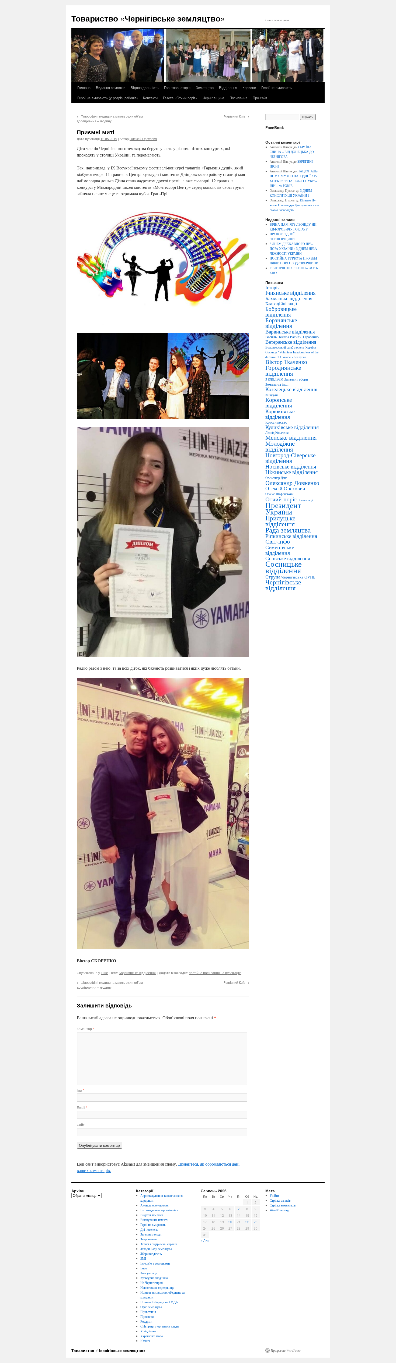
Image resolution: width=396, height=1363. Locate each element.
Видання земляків (110, 87)
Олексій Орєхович (143, 138)
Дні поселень (149, 1229)
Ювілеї (145, 1341)
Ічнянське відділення (290, 292)
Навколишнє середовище (157, 1287)
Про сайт (260, 97)
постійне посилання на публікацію (215, 972)
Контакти (150, 97)
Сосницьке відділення (283, 566)
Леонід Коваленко (277, 432)
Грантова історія (177, 87)
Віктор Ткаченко (286, 361)
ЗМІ (143, 1258)
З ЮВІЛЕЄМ (274, 379)
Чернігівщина (213, 97)
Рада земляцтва (288, 529)
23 (256, 1221)
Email (82, 1107)
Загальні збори (296, 379)
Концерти (271, 395)
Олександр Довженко (292, 483)
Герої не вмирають (276, 87)
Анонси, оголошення (154, 1205)
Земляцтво (205, 87)
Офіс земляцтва (151, 1307)
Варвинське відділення (290, 331)
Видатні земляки (151, 1215)
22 (247, 1221)
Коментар (85, 1028)
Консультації (148, 1273)
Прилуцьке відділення (280, 521)
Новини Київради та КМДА (159, 1302)
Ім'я (80, 1090)
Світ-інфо (277, 541)
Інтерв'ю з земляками (155, 1263)
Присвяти (147, 1316)
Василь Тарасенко (304, 336)
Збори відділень (151, 1253)
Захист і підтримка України (158, 1244)
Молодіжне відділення (280, 446)
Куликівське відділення (292, 427)
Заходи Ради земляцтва (156, 1249)
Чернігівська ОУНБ (298, 577)
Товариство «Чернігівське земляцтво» (148, 18)
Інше (104, 972)
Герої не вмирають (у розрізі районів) (107, 97)
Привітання (148, 1311)
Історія (272, 287)
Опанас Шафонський (279, 494)
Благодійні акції (281, 303)
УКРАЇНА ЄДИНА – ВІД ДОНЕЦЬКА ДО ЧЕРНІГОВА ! (292, 152)
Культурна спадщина (154, 1278)
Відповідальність (145, 87)
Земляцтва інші (277, 384)
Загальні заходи (150, 1234)
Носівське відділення (290, 466)
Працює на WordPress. (286, 1350)
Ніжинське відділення (291, 472)
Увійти (274, 1195)
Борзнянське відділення (137, 972)
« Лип (205, 1240)
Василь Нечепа (277, 337)
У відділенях (149, 1331)
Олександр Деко (276, 478)
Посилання (238, 97)
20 (230, 1221)
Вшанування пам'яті (154, 1220)
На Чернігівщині (151, 1282)
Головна (84, 87)
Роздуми (146, 1321)
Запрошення (148, 1239)
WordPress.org (279, 1210)
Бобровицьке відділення (281, 311)
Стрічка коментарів (283, 1205)
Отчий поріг (281, 499)
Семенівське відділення (279, 550)
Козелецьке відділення (291, 389)
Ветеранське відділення (290, 341)
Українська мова (151, 1336)
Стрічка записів (280, 1200)
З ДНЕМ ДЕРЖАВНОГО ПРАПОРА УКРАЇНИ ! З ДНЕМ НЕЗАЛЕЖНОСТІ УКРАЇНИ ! (294, 248)
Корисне (249, 87)
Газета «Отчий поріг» (180, 97)
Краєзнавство (276, 422)
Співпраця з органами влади (159, 1326)
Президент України (283, 508)
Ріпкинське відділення (291, 535)
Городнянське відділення (283, 370)
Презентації (305, 500)
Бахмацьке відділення (288, 298)
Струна (272, 576)
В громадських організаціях (159, 1210)
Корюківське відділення (280, 413)
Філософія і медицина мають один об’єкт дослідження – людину (110, 118)
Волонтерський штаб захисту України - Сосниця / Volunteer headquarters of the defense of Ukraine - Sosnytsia (292, 352)
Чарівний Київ (236, 116)
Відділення (228, 87)
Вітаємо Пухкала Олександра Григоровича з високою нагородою (294, 205)
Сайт (81, 1124)
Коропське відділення (278, 402)
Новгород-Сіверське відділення (290, 457)
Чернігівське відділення (283, 584)
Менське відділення (291, 437)
